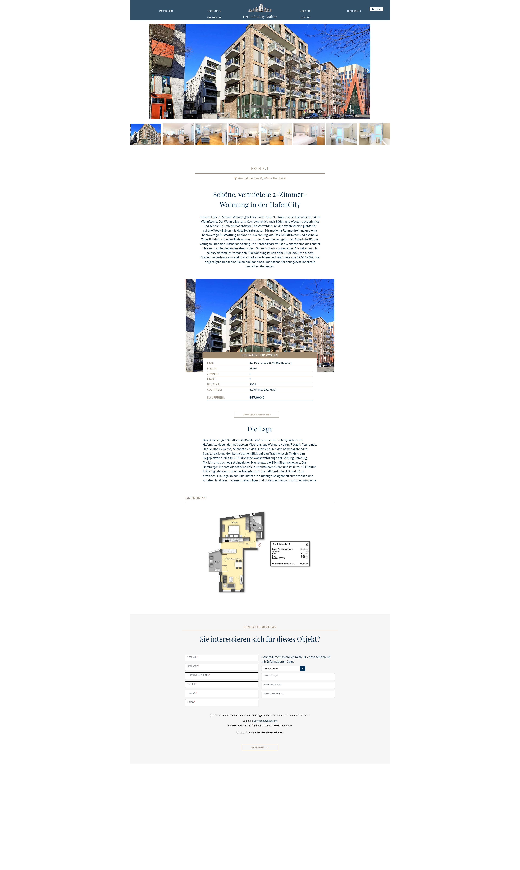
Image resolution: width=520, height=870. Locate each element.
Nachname (193, 666)
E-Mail (191, 701)
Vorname (192, 657)
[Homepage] (260, 8)
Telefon (192, 692)
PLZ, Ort (191, 683)
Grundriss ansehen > (257, 414)
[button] (152, 70)
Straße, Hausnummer (198, 675)
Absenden (260, 747)
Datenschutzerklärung (265, 720)
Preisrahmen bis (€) (273, 693)
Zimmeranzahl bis (273, 684)
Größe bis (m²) (271, 675)
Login (378, 9)
